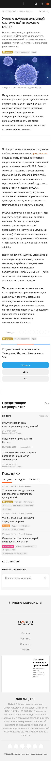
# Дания (15, 526)
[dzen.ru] (28, 746)
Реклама (25, 649)
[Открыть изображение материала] (25, 70)
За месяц (34, 479)
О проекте (25, 644)
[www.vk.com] (16, 746)
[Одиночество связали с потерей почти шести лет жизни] (44, 541)
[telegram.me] (34, 746)
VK (25, 379)
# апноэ (18, 502)
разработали (40, 153)
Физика (6, 526)
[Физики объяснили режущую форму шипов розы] (44, 521)
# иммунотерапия (22, 52)
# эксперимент (18, 529)
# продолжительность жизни (14, 553)
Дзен (25, 372)
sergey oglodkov (26, 447)
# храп (5, 506)
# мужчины (28, 502)
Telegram (25, 365)
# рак (34, 52)
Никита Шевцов (25, 11)
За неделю (20, 479)
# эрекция (7, 509)
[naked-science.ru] (41, 746)
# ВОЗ (18, 546)
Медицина (7, 52)
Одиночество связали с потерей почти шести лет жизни (20, 540)
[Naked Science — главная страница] (15, 4)
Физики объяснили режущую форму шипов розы (18, 520)
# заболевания (30, 546)
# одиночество (9, 550)
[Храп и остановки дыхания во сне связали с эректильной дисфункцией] (44, 494)
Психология (8, 546)
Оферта (25, 633)
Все (47, 403)
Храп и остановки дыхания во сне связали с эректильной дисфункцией (18, 494)
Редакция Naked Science (12, 433)
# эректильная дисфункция (22, 506)
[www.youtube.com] (22, 746)
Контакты (25, 638)
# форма (25, 526)
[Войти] (47, 4)
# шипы (6, 529)
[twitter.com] (10, 746)
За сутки (7, 479)
